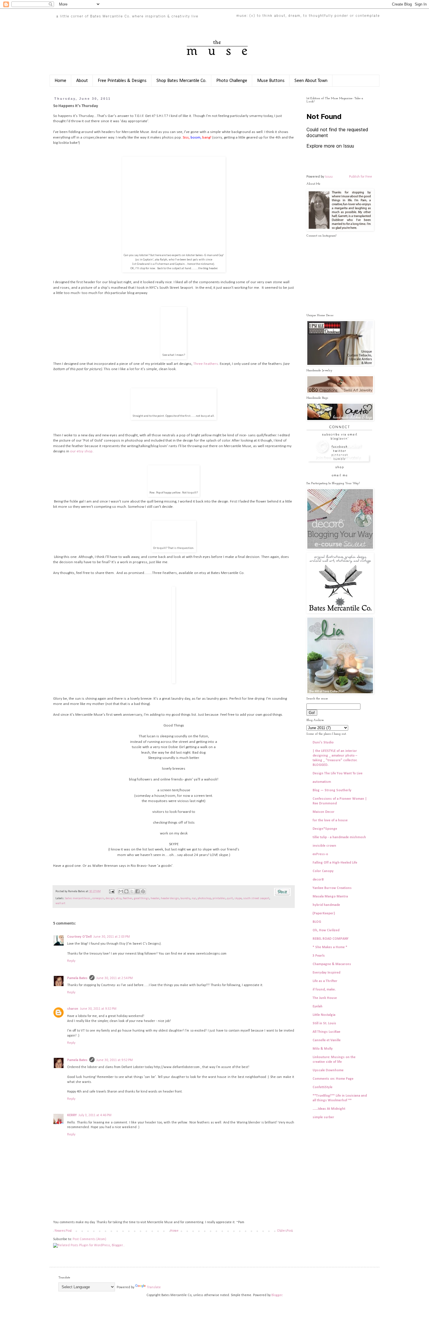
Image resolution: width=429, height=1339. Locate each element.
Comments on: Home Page (333, 1079)
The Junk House (325, 998)
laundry (185, 898)
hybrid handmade (326, 905)
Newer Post (63, 1231)
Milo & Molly (323, 1049)
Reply (71, 961)
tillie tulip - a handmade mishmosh (339, 837)
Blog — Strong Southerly (332, 790)
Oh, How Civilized (326, 930)
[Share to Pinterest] (143, 891)
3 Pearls (319, 956)
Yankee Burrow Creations (332, 888)
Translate (154, 1287)
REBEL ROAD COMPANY (330, 939)
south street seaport (256, 898)
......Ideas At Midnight (329, 1109)
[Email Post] (111, 891)
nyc (194, 898)
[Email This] (121, 891)
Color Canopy (323, 871)
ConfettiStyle (322, 1087)
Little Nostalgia (324, 1015)
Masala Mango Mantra (330, 896)
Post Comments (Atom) (89, 1239)
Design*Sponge (325, 829)
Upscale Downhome (328, 1070)
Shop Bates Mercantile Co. (181, 80)
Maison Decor (323, 812)
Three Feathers (205, 364)
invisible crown (324, 846)
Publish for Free (360, 176)
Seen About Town (310, 80)
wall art (60, 903)
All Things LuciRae (326, 1032)
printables (219, 898)
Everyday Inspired (326, 972)
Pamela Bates (77, 978)
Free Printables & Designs (122, 80)
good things (141, 898)
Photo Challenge (231, 80)
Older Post (285, 1231)
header (155, 898)
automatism (322, 782)
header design (170, 898)
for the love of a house (330, 820)
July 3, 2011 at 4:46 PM (95, 1115)
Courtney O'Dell (79, 937)
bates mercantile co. (78, 898)
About (82, 80)
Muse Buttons (271, 80)
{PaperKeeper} (324, 913)
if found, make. (324, 989)
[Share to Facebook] (137, 891)
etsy (118, 898)
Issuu (329, 176)
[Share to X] (132, 891)
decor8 (318, 879)
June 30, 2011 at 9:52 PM (114, 1060)
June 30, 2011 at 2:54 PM (114, 978)
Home (60, 80)
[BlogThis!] (126, 891)
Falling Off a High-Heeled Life (335, 862)
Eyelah (317, 1006)
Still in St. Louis (324, 1023)
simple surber (323, 1117)
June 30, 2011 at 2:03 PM (111, 937)
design (110, 898)
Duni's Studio (323, 742)
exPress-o (320, 854)
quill (230, 898)
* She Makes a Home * (330, 947)
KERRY (72, 1115)
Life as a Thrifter (325, 981)
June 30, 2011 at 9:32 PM (98, 1009)
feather (127, 898)
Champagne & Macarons (332, 964)
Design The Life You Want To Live (337, 773)
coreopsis (98, 898)
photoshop (204, 898)
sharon (72, 1009)
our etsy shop (81, 451)
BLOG (317, 922)
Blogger (276, 1295)
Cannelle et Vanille (327, 1040)
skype (238, 898)
